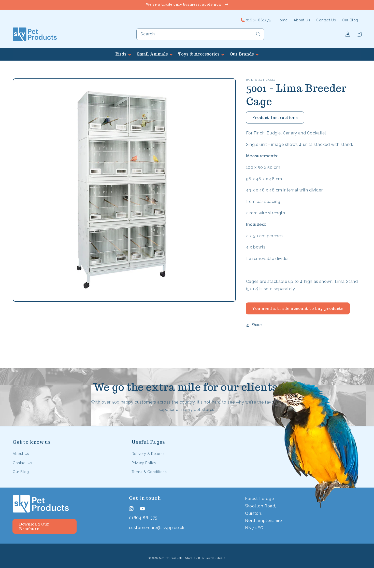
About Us (21, 454)
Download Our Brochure (34, 526)
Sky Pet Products (170, 558)
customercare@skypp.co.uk (156, 527)
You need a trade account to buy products (297, 308)
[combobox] (200, 34)
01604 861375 (143, 517)
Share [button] (257, 325)
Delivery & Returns (148, 454)
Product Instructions (275, 117)
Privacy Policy (144, 463)
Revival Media (215, 558)
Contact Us (22, 463)
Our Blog (21, 472)
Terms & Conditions (149, 472)
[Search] (258, 34)
